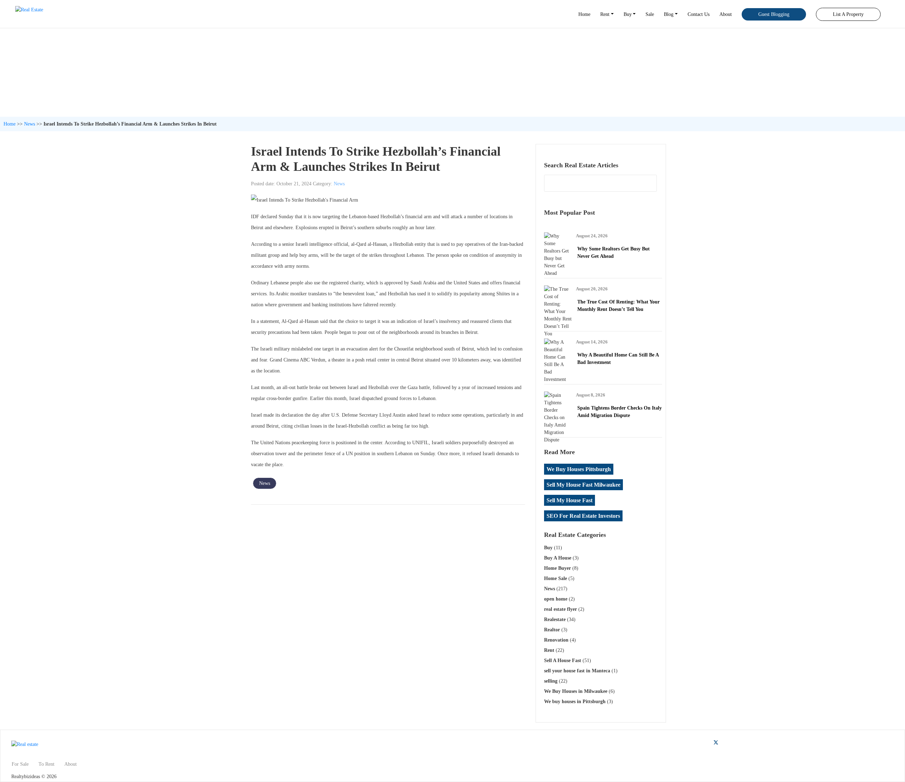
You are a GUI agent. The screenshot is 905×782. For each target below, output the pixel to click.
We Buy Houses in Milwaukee (575, 691)
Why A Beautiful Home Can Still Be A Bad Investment (618, 358)
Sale (650, 14)
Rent (604, 14)
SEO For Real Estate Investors (583, 516)
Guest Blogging (773, 14)
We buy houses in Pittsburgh (575, 701)
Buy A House (557, 558)
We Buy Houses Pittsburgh (579, 469)
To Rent (46, 764)
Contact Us (699, 14)
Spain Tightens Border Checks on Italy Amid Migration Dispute (619, 411)
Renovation (556, 640)
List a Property (848, 14)
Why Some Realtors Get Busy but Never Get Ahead (613, 252)
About (725, 14)
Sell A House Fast (562, 660)
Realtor (552, 629)
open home (555, 599)
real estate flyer (560, 609)
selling (550, 681)
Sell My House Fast (569, 500)
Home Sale (555, 578)
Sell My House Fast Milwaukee (583, 485)
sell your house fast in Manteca (577, 670)
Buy (628, 14)
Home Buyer (557, 568)
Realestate (555, 619)
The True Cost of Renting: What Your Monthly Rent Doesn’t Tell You (618, 305)
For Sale (20, 764)
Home (584, 14)
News (29, 124)
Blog (668, 14)
